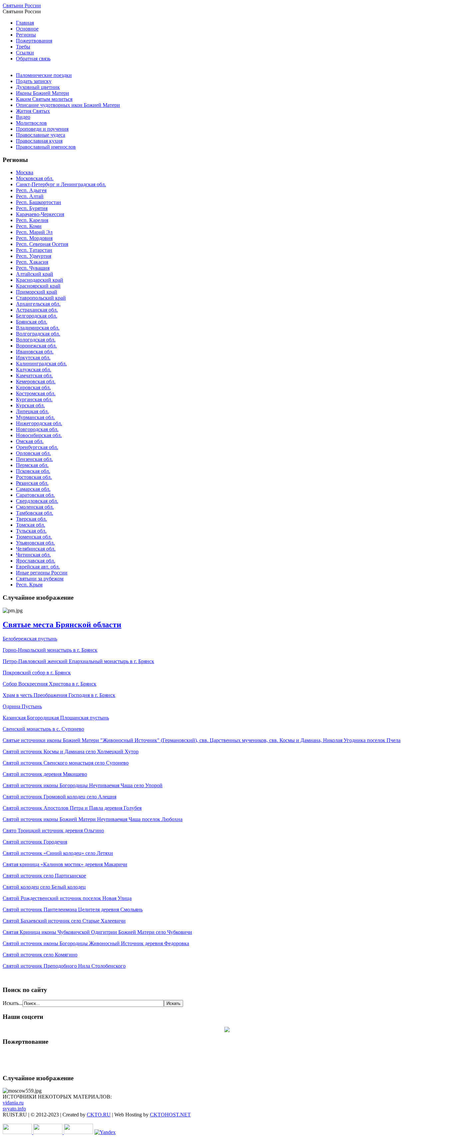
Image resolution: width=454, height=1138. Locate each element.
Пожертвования (34, 40)
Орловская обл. (33, 453)
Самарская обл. (33, 489)
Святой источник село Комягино (40, 954)
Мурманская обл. (35, 417)
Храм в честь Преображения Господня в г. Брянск (59, 695)
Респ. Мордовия (34, 238)
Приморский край (36, 292)
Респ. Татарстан (34, 250)
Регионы (26, 35)
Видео (23, 117)
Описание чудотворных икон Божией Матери (68, 105)
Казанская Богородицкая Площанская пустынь (56, 718)
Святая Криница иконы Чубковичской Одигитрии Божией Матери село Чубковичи (97, 932)
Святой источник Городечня (35, 842)
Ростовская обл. (34, 477)
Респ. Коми (29, 226)
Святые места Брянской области (62, 624)
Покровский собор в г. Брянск (37, 672)
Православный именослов (46, 147)
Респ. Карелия (32, 220)
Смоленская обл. (35, 507)
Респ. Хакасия (32, 262)
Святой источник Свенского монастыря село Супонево (66, 763)
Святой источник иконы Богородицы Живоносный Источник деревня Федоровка (96, 943)
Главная (25, 23)
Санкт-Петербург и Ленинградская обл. (61, 184)
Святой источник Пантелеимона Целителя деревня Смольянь (73, 909)
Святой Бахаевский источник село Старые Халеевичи (64, 921)
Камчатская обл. (34, 375)
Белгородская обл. (36, 316)
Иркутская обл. (33, 357)
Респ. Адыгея (31, 190)
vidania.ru (13, 1102)
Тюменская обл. (34, 537)
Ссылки (25, 52)
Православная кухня (39, 141)
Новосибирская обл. (39, 435)
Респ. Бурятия (32, 208)
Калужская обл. (33, 369)
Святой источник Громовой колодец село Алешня (59, 796)
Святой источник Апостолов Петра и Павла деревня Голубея (72, 808)
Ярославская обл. (35, 561)
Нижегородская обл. (39, 423)
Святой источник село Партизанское (44, 875)
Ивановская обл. (35, 351)
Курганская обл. (34, 399)
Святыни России (22, 5)
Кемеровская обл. (36, 381)
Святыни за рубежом (39, 578)
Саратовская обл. (35, 495)
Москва (24, 172)
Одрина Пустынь (22, 706)
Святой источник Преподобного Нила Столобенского (64, 966)
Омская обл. (30, 441)
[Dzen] (227, 1030)
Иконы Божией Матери (42, 93)
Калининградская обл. (41, 363)
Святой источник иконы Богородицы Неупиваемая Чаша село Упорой (83, 785)
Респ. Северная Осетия (42, 244)
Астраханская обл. (37, 310)
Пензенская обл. (34, 459)
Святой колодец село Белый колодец (44, 887)
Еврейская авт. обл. (38, 566)
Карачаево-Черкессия (40, 214)
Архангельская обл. (38, 304)
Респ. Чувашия (33, 268)
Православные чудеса (40, 135)
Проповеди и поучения (42, 129)
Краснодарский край (39, 280)
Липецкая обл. (32, 411)
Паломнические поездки (44, 75)
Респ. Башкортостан (38, 202)
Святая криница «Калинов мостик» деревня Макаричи (65, 864)
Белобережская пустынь (30, 639)
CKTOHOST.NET (170, 1114)
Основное (27, 29)
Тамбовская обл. (34, 513)
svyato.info (14, 1108)
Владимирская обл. (37, 328)
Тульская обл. (31, 531)
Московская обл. (35, 178)
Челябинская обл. (36, 549)
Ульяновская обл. (35, 543)
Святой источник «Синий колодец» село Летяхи (58, 853)
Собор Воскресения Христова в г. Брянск (49, 684)
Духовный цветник (38, 87)
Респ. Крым (29, 584)
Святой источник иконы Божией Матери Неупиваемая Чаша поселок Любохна (92, 819)
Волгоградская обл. (38, 334)
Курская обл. (30, 405)
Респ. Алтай (30, 196)
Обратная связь (33, 58)
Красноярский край (38, 286)
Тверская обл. (31, 519)
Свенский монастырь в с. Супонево (43, 729)
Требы (23, 46)
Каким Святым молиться (44, 99)
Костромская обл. (36, 393)
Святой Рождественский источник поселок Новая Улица (67, 898)
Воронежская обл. (36, 345)
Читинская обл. (33, 555)
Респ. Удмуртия (33, 256)
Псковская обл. (33, 471)
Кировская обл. (33, 387)
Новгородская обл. (37, 429)
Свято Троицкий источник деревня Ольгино (53, 830)
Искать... (13, 1003)
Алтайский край (34, 274)
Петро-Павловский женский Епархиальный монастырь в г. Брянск (78, 661)
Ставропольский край (41, 298)
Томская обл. (30, 525)
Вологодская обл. (36, 339)
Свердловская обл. (37, 501)
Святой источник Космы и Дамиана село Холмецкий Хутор (71, 751)
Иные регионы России (41, 572)
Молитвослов (31, 123)
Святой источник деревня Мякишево (45, 774)
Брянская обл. (31, 322)
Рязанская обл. (32, 483)
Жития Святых (33, 111)
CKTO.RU (99, 1114)
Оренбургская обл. (37, 447)
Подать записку (34, 81)
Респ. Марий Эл (34, 232)
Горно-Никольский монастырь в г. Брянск (50, 650)
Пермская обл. (32, 465)
